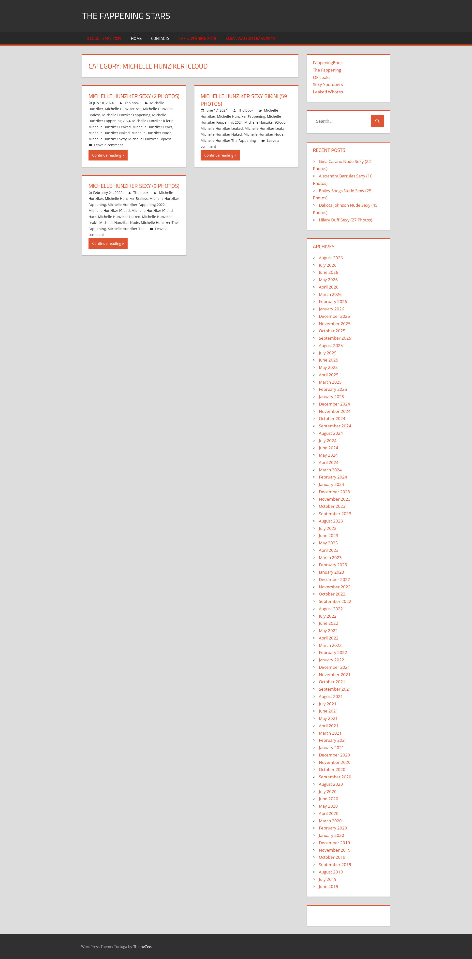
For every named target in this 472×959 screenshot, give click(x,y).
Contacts (160, 38)
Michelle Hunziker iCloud (153, 120)
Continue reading (106, 155)
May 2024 (328, 455)
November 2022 (335, 587)
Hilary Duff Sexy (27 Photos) (345, 220)
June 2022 (328, 623)
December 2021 (334, 667)
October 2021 (332, 681)
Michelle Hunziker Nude (151, 133)
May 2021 (328, 718)
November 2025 (335, 323)
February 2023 (333, 564)
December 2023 (334, 491)
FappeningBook (328, 62)
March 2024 (330, 470)
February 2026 (333, 301)
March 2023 (330, 557)
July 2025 (328, 353)
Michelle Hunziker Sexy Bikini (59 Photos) (244, 100)
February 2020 (333, 828)
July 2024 (328, 440)
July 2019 (328, 879)
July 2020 (328, 791)
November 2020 (335, 762)
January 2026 (331, 309)
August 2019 (331, 872)
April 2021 (329, 725)
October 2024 (332, 418)
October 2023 (332, 506)
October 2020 (332, 769)
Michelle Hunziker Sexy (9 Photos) (133, 186)
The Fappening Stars (126, 15)
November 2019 (335, 850)
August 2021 (331, 696)
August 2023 (331, 521)
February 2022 (333, 652)
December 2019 (334, 842)
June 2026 (328, 272)
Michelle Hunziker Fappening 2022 (136, 204)
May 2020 (328, 806)
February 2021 (333, 740)
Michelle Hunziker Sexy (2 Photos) (133, 96)
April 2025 (329, 375)
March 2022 (330, 645)
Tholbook (131, 103)
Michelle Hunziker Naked (109, 133)
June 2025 (328, 360)
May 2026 (328, 279)
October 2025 (332, 331)
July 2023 (328, 528)
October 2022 (332, 594)
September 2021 (335, 689)
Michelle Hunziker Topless (150, 139)
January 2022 (331, 660)
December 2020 (334, 755)
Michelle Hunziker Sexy (107, 139)
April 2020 (329, 813)
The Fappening (327, 70)
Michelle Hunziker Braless (126, 198)
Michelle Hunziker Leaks (152, 127)
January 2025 (331, 396)
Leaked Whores (328, 92)
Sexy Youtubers (328, 84)
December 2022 (334, 579)
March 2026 (330, 294)
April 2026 (329, 287)
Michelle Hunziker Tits (126, 228)
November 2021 (335, 674)
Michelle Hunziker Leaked (109, 127)
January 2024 (331, 484)
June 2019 (328, 886)
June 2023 (328, 535)
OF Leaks (321, 77)
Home (136, 38)
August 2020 (331, 784)
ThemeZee (142, 946)
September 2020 (335, 777)
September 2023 (335, 513)
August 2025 (331, 345)
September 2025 (335, 338)
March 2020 (330, 821)
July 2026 (328, 265)
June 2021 (328, 711)
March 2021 (330, 733)
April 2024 (329, 462)
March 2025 (330, 382)
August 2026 (331, 258)
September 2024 (335, 426)
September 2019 (335, 864)
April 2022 (329, 638)
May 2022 (328, 630)
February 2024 (333, 477)
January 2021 (331, 747)
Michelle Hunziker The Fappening (228, 140)
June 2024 (328, 447)
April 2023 (329, 550)
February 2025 (333, 389)
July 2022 (328, 616)
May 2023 (328, 543)
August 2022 (331, 608)
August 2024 (331, 433)
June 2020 (328, 798)
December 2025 (334, 316)
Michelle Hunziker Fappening (126, 115)
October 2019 (332, 857)
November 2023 (335, 499)
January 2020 (331, 835)
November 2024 (335, 411)
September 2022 (335, 601)
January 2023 (331, 572)
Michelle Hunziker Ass (123, 108)
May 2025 (328, 367)
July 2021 (328, 704)
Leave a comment (108, 145)
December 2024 (334, 404)
